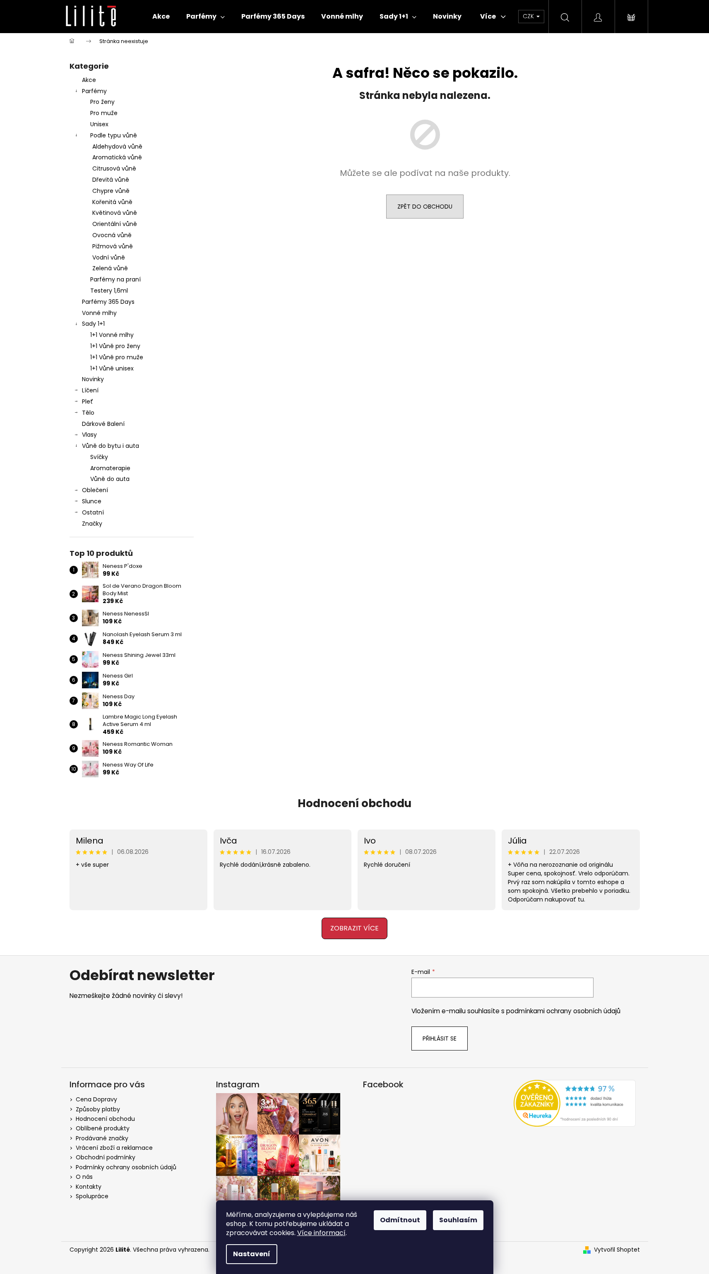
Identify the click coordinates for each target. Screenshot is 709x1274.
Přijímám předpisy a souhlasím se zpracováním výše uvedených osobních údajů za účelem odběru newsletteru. (286, 698)
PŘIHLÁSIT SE (287, 672)
